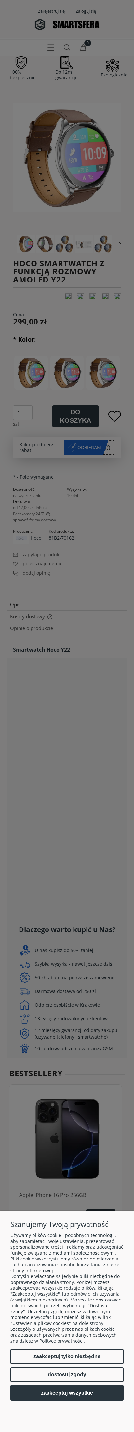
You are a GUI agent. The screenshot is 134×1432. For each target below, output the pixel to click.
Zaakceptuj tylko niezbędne (67, 1356)
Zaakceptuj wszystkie (67, 1393)
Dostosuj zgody (67, 1374)
